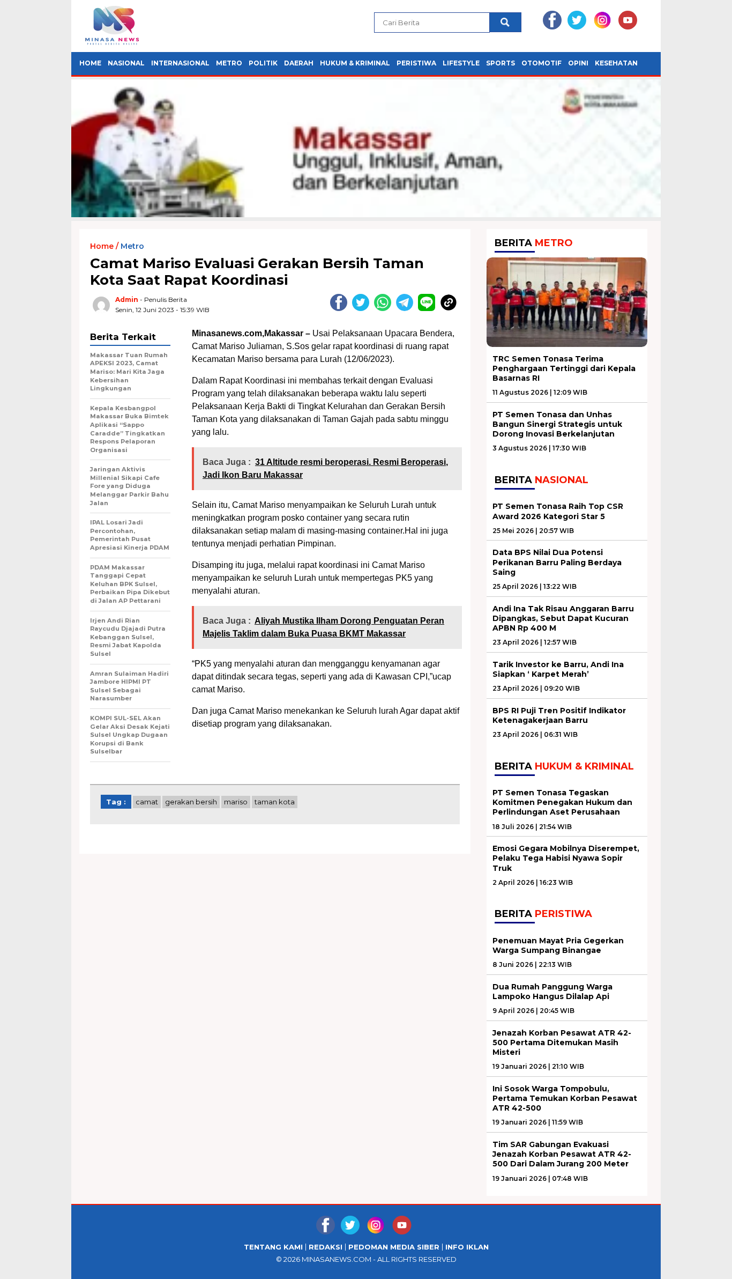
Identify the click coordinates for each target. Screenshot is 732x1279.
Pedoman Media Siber (393, 1247)
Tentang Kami (273, 1247)
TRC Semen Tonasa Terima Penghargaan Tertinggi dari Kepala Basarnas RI (564, 368)
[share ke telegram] (407, 309)
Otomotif (541, 63)
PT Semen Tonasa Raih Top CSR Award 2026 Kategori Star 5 (557, 511)
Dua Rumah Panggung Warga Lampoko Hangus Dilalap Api (552, 991)
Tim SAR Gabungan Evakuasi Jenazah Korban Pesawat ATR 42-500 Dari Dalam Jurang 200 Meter (561, 1154)
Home (90, 63)
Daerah (298, 63)
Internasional (180, 63)
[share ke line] (429, 309)
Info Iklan (467, 1247)
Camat (147, 801)
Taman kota (275, 801)
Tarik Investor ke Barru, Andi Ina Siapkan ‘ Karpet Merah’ (558, 669)
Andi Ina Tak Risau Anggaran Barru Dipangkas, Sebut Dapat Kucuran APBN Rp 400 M (563, 618)
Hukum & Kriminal (355, 63)
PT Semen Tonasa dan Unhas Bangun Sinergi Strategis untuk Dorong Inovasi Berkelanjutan (557, 424)
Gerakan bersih (191, 801)
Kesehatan (616, 63)
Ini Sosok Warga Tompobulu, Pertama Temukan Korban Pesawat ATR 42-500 (564, 1098)
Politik (263, 63)
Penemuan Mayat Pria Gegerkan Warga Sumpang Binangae (558, 945)
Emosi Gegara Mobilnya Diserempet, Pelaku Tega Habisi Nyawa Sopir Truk (565, 858)
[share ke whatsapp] (385, 309)
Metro (229, 63)
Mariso (236, 801)
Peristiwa (416, 63)
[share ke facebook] (341, 309)
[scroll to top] (701, 1262)
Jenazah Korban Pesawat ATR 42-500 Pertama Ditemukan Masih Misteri (561, 1042)
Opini (578, 63)
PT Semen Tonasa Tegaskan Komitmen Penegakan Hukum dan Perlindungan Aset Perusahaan (562, 802)
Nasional (126, 63)
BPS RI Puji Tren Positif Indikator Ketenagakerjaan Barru (559, 715)
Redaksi (325, 1247)
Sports (500, 63)
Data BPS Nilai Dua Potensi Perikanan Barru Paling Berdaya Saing (557, 562)
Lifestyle (461, 63)
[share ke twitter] (363, 309)
